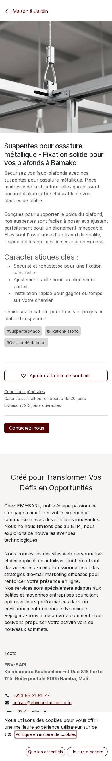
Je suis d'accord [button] (87, 751)
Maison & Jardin (29, 11)
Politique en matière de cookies (46, 734)
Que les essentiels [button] (45, 751)
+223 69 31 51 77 (31, 695)
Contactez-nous (26, 428)
